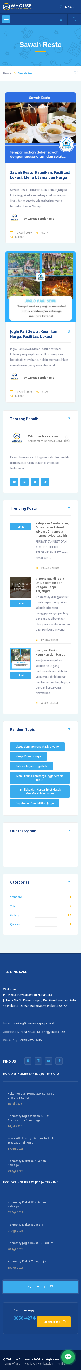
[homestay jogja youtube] (48, 1061)
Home (7, 73)
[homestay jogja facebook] (28, 1061)
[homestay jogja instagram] (38, 1061)
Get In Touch (37, 1287)
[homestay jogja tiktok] (59, 1061)
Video (14, 906)
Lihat (21, 526)
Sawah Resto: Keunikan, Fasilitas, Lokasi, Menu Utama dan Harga (40, 175)
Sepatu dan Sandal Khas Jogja (35, 803)
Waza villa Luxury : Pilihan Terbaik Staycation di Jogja (31, 1140)
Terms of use (11, 1363)
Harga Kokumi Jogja (28, 756)
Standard (16, 897)
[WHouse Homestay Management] (17, 6)
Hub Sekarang (51, 1322)
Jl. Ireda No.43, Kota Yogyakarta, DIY (41, 1032)
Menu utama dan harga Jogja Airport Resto (39, 778)
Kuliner (19, 237)
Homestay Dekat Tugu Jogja (27, 1261)
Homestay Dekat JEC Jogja (25, 1225)
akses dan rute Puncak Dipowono (37, 747)
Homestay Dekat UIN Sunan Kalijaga (27, 1163)
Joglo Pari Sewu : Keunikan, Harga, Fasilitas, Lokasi (34, 334)
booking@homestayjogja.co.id (33, 1023)
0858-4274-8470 (31, 1040)
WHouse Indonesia (43, 436)
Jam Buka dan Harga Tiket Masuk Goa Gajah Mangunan (40, 791)
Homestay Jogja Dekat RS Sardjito (31, 1243)
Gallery (14, 915)
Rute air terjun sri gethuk (31, 766)
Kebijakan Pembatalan (39, 1363)
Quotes (15, 924)
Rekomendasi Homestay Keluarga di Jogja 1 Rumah (31, 1096)
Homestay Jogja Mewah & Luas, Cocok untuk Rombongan (29, 1118)
